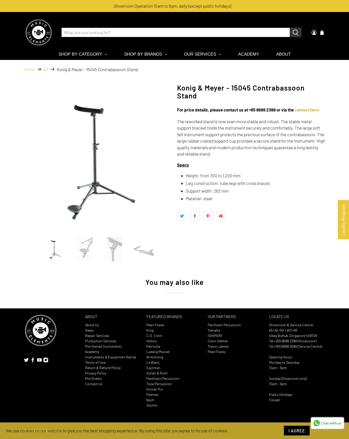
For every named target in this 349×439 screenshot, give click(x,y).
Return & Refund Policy (103, 368)
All (45, 69)
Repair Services (97, 335)
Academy (92, 351)
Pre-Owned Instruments (103, 346)
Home (29, 69)
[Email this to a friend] (221, 216)
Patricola (153, 346)
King (150, 330)
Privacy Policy (95, 373)
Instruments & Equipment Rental (110, 357)
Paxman (152, 394)
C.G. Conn (154, 335)
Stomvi (152, 405)
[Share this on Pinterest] (208, 216)
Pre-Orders (93, 378)
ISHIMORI (215, 335)
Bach (150, 400)
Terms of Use (95, 362)
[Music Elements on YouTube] (39, 361)
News (89, 330)
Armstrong (154, 357)
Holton (151, 341)
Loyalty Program (343, 219)
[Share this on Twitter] (182, 216)
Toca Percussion (159, 384)
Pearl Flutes (155, 325)
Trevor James (218, 346)
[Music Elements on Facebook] (32, 361)
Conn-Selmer (218, 341)
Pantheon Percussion (163, 378)
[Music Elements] (39, 32)
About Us (92, 325)
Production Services (101, 341)
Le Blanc (153, 362)
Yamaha (214, 330)
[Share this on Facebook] (195, 216)
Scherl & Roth (157, 373)
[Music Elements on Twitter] (26, 361)
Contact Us (93, 384)
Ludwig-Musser (158, 351)
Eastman (153, 368)
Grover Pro (154, 389)
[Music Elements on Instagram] (45, 361)
